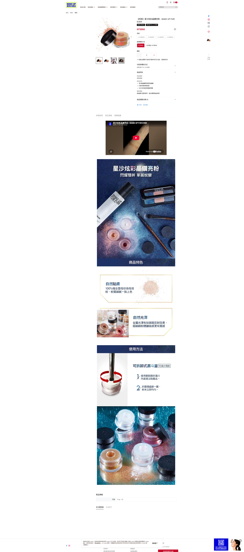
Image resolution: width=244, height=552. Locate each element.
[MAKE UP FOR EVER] (71, 5)
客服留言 (132, 548)
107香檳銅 (160, 37)
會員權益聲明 (133, 551)
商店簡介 (106, 548)
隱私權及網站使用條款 (109, 551)
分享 (140, 105)
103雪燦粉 (151, 37)
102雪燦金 (141, 37)
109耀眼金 (170, 37)
